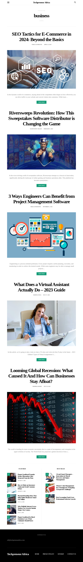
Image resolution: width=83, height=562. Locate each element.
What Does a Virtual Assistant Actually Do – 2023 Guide (41, 287)
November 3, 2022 (47, 206)
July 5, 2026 (21, 512)
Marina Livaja (37, 294)
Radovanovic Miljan (36, 128)
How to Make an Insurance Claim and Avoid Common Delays (26, 487)
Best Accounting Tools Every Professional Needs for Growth (66, 498)
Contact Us (71, 554)
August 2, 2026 (22, 491)
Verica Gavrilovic (37, 44)
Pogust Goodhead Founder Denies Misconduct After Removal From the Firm (26, 476)
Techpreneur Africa (41, 2)
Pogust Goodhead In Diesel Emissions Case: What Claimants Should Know (26, 519)
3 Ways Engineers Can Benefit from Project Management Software (42, 198)
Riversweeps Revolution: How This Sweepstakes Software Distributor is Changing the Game (41, 118)
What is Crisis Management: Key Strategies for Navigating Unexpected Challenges (65, 487)
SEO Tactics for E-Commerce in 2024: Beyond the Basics (41, 36)
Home (37, 554)
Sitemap (61, 554)
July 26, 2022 (47, 386)
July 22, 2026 (21, 501)
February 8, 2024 (48, 128)
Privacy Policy (48, 554)
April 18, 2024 (47, 44)
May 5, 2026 (21, 523)
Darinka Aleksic (37, 386)
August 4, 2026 (22, 480)
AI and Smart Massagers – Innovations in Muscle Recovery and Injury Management (64, 477)
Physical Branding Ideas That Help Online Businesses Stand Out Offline (27, 497)
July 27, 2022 (46, 294)
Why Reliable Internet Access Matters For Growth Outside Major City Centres (27, 508)
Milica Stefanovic (36, 206)
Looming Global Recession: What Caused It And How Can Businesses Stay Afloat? (41, 376)
